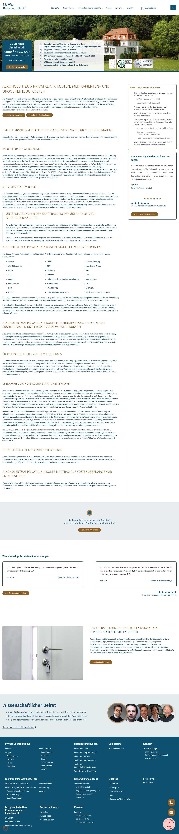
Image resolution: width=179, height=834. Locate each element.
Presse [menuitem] (108, 8)
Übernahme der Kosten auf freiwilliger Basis (155, 128)
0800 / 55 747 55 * (17, 52)
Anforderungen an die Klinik (148, 99)
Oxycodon (11, 766)
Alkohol (8, 749)
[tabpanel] (152, 177)
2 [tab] (148, 198)
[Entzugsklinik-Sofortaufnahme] (169, 824)
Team (111, 795)
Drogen (8, 752)
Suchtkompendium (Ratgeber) (18, 825)
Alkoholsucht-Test (116, 749)
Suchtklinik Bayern (14, 795)
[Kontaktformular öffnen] (171, 812)
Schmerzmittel (46, 766)
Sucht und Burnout (82, 756)
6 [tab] (160, 198)
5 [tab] (157, 198)
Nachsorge (80, 797)
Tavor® (43, 769)
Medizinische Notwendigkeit (148, 103)
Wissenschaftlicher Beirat (120, 799)
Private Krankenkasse (13, 115)
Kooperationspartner (84, 794)
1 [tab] (145, 198)
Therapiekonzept (81, 784)
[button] (173, 7)
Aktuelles (44, 812)
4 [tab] (154, 198)
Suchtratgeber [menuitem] (150, 8)
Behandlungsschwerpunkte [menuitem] (89, 8)
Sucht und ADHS (81, 749)
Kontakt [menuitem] (130, 8)
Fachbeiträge (45, 816)
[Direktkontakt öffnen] (171, 802)
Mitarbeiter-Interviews (85, 822)
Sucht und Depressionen (85, 760)
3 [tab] (151, 198)
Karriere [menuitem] (118, 8)
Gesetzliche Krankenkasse (39, 115)
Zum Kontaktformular (17, 67)
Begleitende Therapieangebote (88, 791)
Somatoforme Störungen (85, 771)
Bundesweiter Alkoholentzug (18, 791)
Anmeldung (44, 787)
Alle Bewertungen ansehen (144, 214)
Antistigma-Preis (12, 822)
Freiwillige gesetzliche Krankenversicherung (155, 138)
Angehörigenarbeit (83, 787)
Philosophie (114, 787)
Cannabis (10, 759)
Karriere (77, 812)
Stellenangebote (82, 819)
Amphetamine (12, 756)
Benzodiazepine (47, 752)
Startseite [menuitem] (55, 8)
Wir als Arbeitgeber (83, 816)
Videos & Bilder (47, 820)
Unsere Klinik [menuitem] (68, 8)
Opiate (43, 759)
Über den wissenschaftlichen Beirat (18, 727)
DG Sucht (9, 818)
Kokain (9, 763)
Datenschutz (148, 779)
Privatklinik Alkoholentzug (16, 784)
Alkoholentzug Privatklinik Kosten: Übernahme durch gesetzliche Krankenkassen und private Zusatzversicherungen (153, 122)
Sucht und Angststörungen (85, 752)
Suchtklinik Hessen (14, 798)
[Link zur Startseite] (14, 6)
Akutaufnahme (45, 784)
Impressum (148, 783)
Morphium (45, 756)
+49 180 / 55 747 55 (17, 60)
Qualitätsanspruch (117, 791)
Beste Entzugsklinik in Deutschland (20, 787)
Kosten (42, 791)
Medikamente (45, 749)
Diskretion (113, 784)
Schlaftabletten (47, 762)
